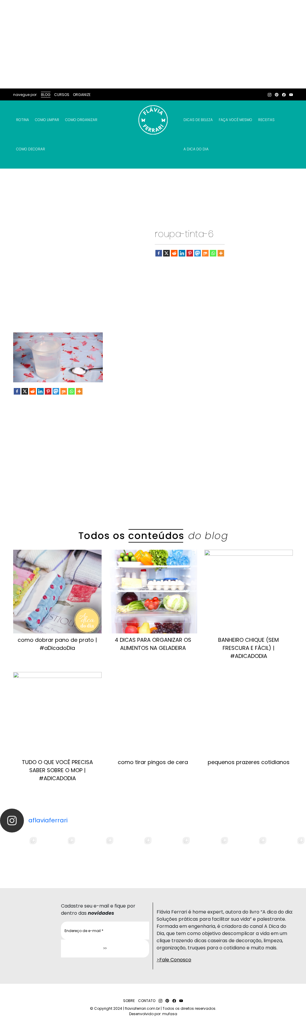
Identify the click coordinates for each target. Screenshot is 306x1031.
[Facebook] (158, 253)
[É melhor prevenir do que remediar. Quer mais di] (19, 855)
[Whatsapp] (213, 253)
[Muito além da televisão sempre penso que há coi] (287, 855)
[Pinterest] (189, 253)
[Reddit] (174, 253)
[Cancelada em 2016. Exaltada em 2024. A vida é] (249, 855)
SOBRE (129, 1000)
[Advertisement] (153, 44)
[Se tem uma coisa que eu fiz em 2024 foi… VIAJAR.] (57, 855)
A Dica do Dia (196, 149)
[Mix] (205, 253)
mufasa (169, 1013)
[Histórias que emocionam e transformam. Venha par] (172, 855)
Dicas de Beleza (198, 119)
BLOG (46, 94)
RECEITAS (266, 119)
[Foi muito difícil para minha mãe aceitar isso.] (95, 855)
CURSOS (61, 94)
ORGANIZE (82, 94)
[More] (221, 253)
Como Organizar (81, 119)
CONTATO (146, 1000)
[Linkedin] (182, 253)
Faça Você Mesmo (235, 119)
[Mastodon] (197, 253)
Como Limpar (47, 119)
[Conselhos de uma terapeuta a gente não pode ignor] (210, 855)
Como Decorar (30, 149)
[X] (166, 253)
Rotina (22, 119)
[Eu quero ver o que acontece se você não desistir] (134, 855)
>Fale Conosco (174, 959)
